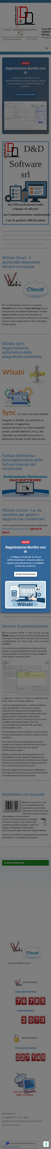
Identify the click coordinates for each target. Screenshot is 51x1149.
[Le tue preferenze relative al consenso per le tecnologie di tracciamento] (46, 1144)
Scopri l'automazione (25, 574)
